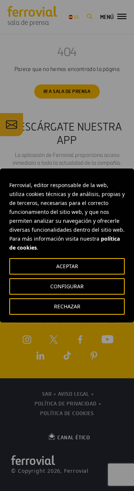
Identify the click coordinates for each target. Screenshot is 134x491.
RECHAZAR (67, 306)
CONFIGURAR (67, 286)
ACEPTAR (67, 266)
